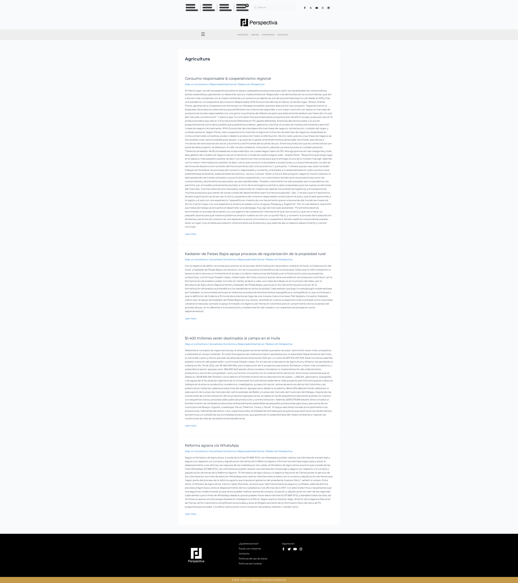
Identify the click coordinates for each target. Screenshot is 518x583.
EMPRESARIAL (268, 35)
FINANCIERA (242, 35)
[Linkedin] (329, 8)
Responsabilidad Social (223, 84)
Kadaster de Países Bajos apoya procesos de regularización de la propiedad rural (255, 254)
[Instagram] (323, 8)
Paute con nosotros (250, 548)
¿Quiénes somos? (249, 543)
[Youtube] (317, 8)
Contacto (244, 553)
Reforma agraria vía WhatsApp (212, 445)
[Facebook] (305, 8)
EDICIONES (282, 35)
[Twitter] (311, 8)
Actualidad (216, 259)
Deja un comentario (196, 84)
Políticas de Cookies (250, 563)
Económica (229, 259)
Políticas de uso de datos (253, 558)
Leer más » (191, 233)
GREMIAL (255, 35)
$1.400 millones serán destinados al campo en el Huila (232, 338)
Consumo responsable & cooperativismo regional (228, 78)
